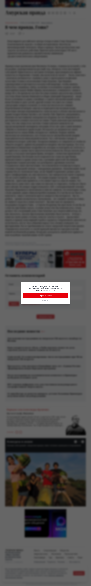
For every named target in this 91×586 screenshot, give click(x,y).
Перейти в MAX (45, 295)
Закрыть (45, 300)
